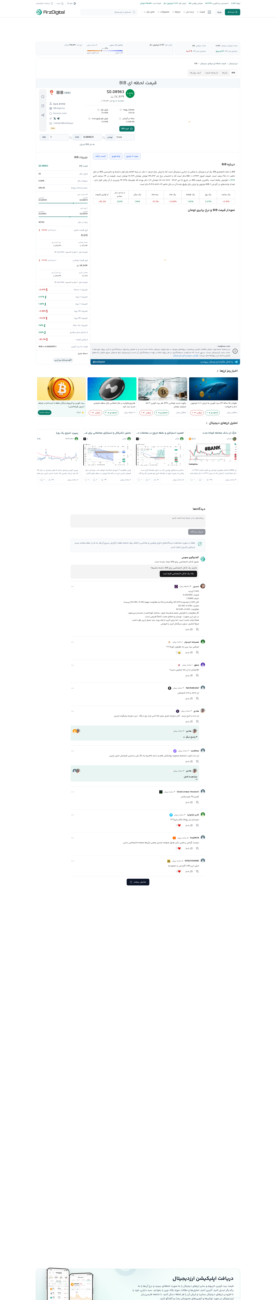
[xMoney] (174, 751)
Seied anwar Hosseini (188, 792)
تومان (110, 137)
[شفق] (202, 664)
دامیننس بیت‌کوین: (220, 3)
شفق (196, 665)
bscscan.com (60, 113)
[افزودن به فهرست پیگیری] (43, 96)
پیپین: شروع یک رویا (67, 433)
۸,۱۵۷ (218, 45)
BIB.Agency (59, 108)
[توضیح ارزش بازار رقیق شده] (89, 118)
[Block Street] (179, 665)
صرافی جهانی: (197, 3)
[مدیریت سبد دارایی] (43, 106)
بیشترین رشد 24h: (231, 51)
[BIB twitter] (55, 118)
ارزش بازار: (182, 3)
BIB (44, 137)
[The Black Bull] (160, 792)
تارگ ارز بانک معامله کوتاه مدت (219, 433)
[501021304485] (202, 860)
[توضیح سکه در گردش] (120, 118)
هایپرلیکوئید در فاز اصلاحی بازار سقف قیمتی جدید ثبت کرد (114, 405)
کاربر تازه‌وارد (193, 815)
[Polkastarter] (171, 815)
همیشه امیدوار (191, 642)
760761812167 (192, 688)
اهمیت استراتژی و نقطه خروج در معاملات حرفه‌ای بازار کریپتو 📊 (160, 433)
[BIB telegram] (58, 118)
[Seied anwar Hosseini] (202, 791)
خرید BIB (125, 128)
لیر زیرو (219, 51)
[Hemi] (174, 838)
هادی (196, 711)
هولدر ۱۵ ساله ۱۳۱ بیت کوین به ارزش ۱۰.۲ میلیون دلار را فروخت (214, 405)
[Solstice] (177, 711)
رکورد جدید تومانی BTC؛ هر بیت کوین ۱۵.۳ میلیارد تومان (166, 405)
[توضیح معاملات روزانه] (120, 110)
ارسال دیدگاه (197, 532)
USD (77, 137)
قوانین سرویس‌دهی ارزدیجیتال (185, 355)
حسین (196, 586)
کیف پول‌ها (195, 73)
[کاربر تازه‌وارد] (202, 814)
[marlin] (170, 771)
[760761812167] (202, 687)
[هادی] (202, 710)
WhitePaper (67, 123)
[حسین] (202, 586)
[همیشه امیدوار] (202, 641)
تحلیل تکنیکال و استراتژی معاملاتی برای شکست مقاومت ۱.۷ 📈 (107, 433)
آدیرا (188, 51)
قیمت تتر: (156, 3)
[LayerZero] (169, 688)
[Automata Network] (169, 642)
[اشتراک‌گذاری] (43, 115)
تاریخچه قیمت (211, 73)
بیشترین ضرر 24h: (199, 51)
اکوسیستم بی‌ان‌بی (63, 360)
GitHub (57, 123)
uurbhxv (195, 751)
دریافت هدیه (44, 412)
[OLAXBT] (176, 586)
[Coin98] (168, 861)
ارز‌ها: (238, 3)
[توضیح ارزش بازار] (98, 110)
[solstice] (170, 731)
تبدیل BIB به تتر (87, 144)
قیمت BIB (83, 166)
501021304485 (192, 861)
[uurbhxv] (202, 750)
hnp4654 (194, 838)
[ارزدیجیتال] (50, 12)
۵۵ (193, 45)
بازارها (225, 73)
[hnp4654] (202, 837)
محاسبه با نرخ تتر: (117, 100)
